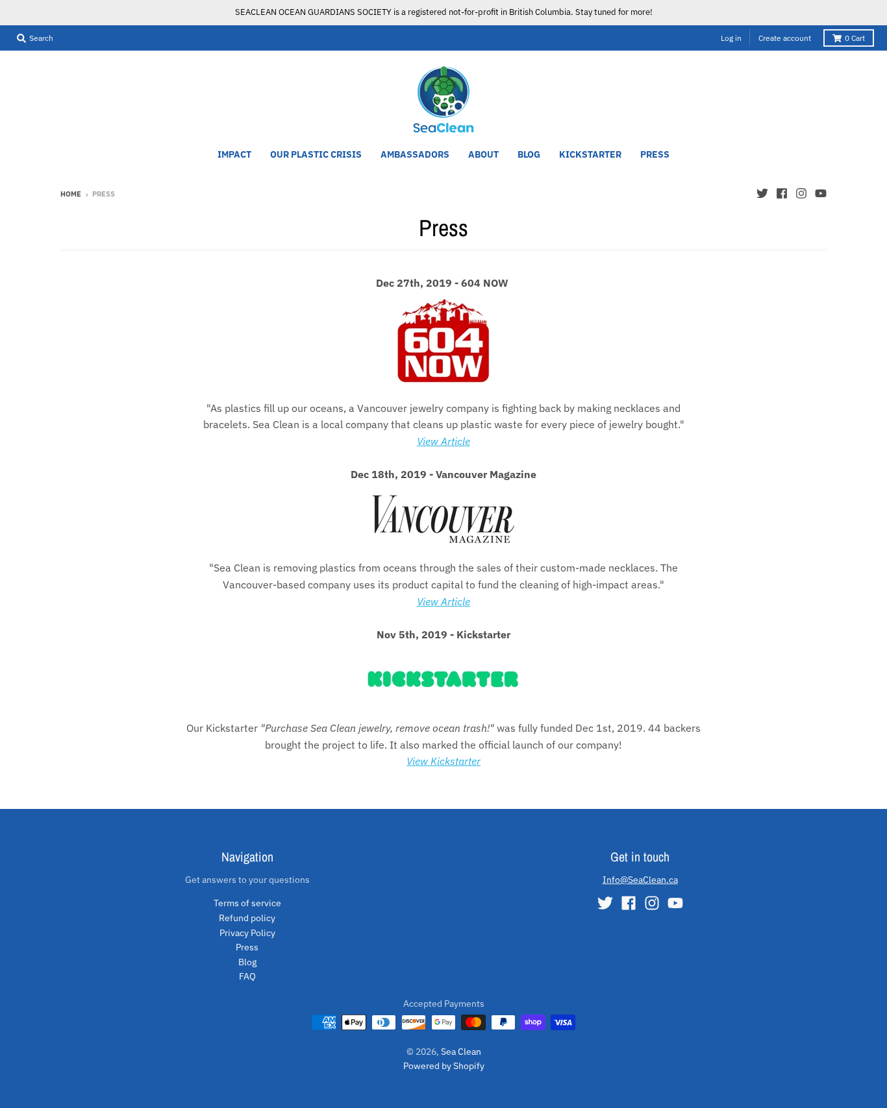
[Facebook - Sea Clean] (782, 193)
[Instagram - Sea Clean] (801, 193)
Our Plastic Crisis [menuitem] (316, 154)
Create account (784, 38)
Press (247, 947)
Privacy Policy (247, 933)
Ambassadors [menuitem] (415, 154)
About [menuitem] (483, 154)
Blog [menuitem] (529, 154)
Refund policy (247, 918)
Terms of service (247, 903)
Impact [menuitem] (234, 154)
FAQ (247, 976)
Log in (731, 38)
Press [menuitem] (654, 154)
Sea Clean (461, 1051)
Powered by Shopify (443, 1066)
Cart (855, 38)
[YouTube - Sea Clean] (821, 193)
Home (70, 194)
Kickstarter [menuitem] (590, 154)
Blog (247, 962)
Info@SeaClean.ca (640, 879)
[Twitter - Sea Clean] (762, 193)
